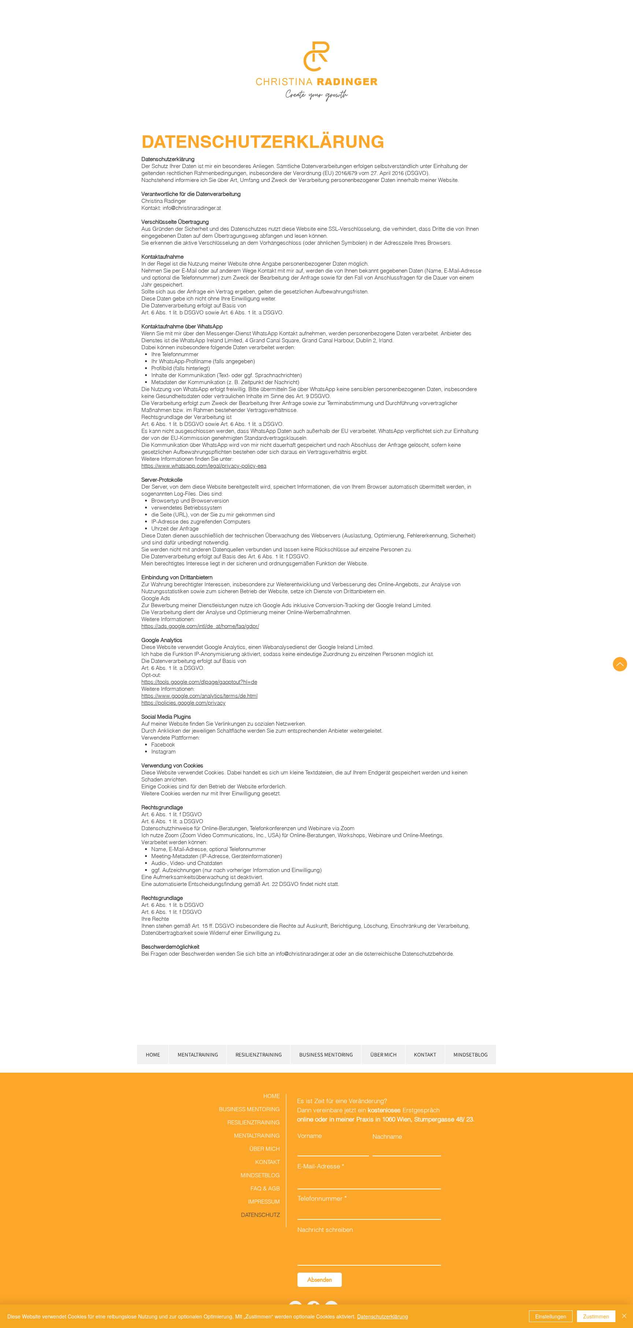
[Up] (620, 664)
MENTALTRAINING (257, 1135)
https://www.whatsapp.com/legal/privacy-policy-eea (203, 465)
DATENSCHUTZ (260, 1214)
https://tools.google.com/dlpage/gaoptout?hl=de (199, 681)
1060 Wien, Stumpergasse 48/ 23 (427, 1119)
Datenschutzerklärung (382, 1316)
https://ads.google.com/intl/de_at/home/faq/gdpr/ (200, 626)
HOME (271, 1095)
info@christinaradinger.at (305, 953)
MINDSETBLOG (260, 1175)
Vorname (309, 1135)
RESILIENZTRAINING (254, 1122)
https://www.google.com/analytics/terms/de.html (199, 695)
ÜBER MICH (264, 1148)
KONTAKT (267, 1162)
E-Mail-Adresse (318, 1166)
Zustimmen (596, 1316)
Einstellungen (550, 1316)
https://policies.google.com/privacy (183, 702)
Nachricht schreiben (325, 1229)
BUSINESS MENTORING (254, 1109)
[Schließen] (624, 1316)
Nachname (387, 1136)
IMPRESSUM (264, 1201)
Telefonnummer (320, 1198)
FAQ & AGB (265, 1188)
